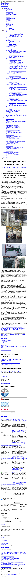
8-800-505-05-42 (4, 6)
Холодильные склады (11, 73)
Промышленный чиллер (14, 41)
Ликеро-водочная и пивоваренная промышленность (14, 134)
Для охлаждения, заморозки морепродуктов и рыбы (15, 92)
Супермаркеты (9, 146)
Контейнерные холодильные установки (18, 105)
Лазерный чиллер (13, 45)
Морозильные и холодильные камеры (17, 51)
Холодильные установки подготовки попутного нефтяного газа (14, 111)
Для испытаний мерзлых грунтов (16, 64)
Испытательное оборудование (13, 127)
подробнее (3, 532)
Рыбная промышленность (12, 142)
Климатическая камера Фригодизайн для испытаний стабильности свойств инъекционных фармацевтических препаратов (14, 458)
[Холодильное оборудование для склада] (10, 361)
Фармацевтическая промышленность (14, 147)
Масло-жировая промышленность (14, 136)
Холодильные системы (11, 37)
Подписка (8, 25)
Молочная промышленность (12, 138)
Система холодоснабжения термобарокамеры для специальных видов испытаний (14, 420)
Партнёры (8, 15)
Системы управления (11, 155)
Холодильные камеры (11, 50)
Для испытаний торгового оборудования (15, 60)
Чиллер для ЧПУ (12, 44)
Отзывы (12, 562)
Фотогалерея (9, 21)
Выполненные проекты (8, 124)
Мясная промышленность (12, 139)
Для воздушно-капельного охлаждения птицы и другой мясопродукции (18, 95)
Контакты (8, 20)
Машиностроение (10, 137)
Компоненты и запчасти (8, 117)
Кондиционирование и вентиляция (14, 132)
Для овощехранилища (14, 83)
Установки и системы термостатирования (15, 96)
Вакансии (8, 19)
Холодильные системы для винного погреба (16, 106)
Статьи (7, 23)
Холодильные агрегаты (11, 31)
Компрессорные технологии (12, 154)
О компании (6, 8)
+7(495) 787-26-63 (5, 543)
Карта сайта (11, 29)
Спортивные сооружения (12, 144)
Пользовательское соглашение (8, 564)
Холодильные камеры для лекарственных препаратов (15, 54)
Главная (2, 562)
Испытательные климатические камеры (15, 128)
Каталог (5, 30)
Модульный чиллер (13, 42)
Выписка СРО (9, 13)
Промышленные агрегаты (15, 35)
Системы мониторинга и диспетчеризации (16, 121)
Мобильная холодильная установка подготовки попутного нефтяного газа (18, 113)
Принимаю (3, 576)
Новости (8, 17)
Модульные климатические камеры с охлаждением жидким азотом (17, 71)
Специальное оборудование (9, 49)
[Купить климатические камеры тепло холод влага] (10, 363)
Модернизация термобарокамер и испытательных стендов (19, 431)
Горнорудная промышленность (13, 126)
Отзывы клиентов (10, 10)
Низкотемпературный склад (15, 76)
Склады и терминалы (11, 143)
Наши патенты (9, 12)
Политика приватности (12, 574)
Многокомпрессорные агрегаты (16, 33)
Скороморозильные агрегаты (15, 36)
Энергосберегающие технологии (11, 152)
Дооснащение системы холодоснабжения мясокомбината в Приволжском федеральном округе (19, 470)
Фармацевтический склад (15, 77)
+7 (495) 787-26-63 (5, 4)
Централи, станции (10, 46)
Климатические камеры (11, 58)
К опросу (3, 524)
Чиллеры (8, 40)
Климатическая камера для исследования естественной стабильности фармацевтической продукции (13, 444)
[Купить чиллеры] (6, 364)
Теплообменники (10, 119)
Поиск (7, 26)
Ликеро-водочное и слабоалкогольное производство (14, 553)
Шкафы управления (10, 122)
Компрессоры (9, 120)
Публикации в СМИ (10, 18)
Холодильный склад (13, 74)
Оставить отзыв (9, 151)
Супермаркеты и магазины (8, 559)
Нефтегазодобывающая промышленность (15, 141)
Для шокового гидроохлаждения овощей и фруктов (16, 81)
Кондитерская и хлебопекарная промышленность (13, 130)
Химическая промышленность (13, 148)
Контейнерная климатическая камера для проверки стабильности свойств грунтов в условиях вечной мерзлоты (13, 484)
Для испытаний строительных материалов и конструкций (16, 63)
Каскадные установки (11, 153)
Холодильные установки (11, 39)
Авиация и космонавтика (12, 125)
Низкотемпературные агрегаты (16, 34)
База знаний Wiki (10, 24)
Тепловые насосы (10, 47)
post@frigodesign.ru (5, 3)
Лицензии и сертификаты (12, 14)
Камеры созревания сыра (14, 52)
